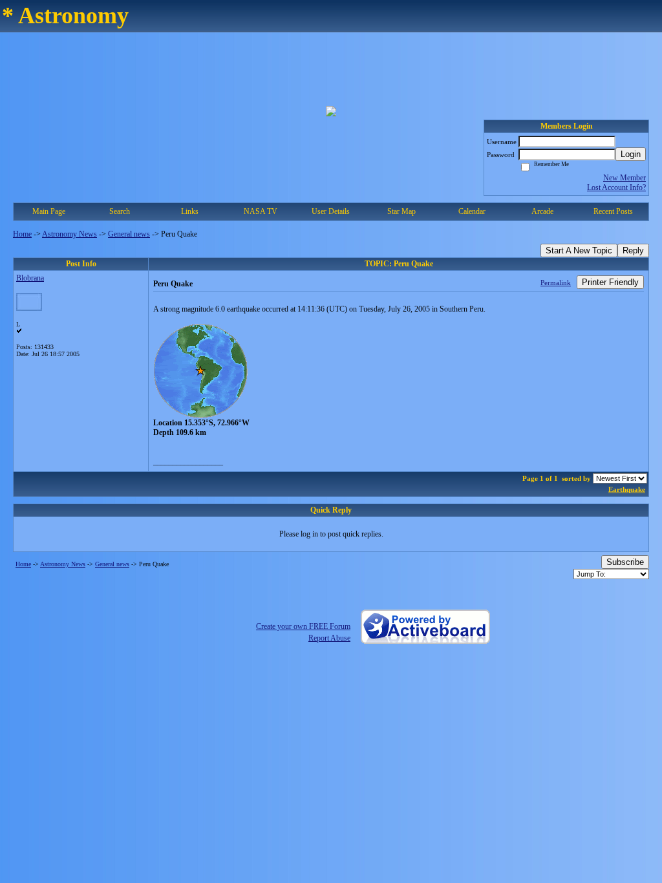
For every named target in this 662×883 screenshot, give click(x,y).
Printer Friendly (610, 282)
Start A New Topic (579, 250)
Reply (633, 250)
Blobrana (30, 277)
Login (631, 154)
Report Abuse (329, 638)
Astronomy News (69, 234)
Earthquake (626, 489)
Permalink (555, 282)
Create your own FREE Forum (303, 626)
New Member (624, 177)
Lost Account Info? (616, 187)
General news (129, 234)
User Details (331, 211)
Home (22, 234)
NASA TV (260, 211)
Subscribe (625, 562)
